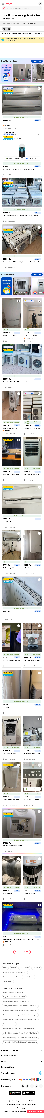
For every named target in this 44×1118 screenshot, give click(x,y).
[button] (3, 3)
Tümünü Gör (36, 61)
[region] (22, 73)
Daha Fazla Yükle (22, 952)
